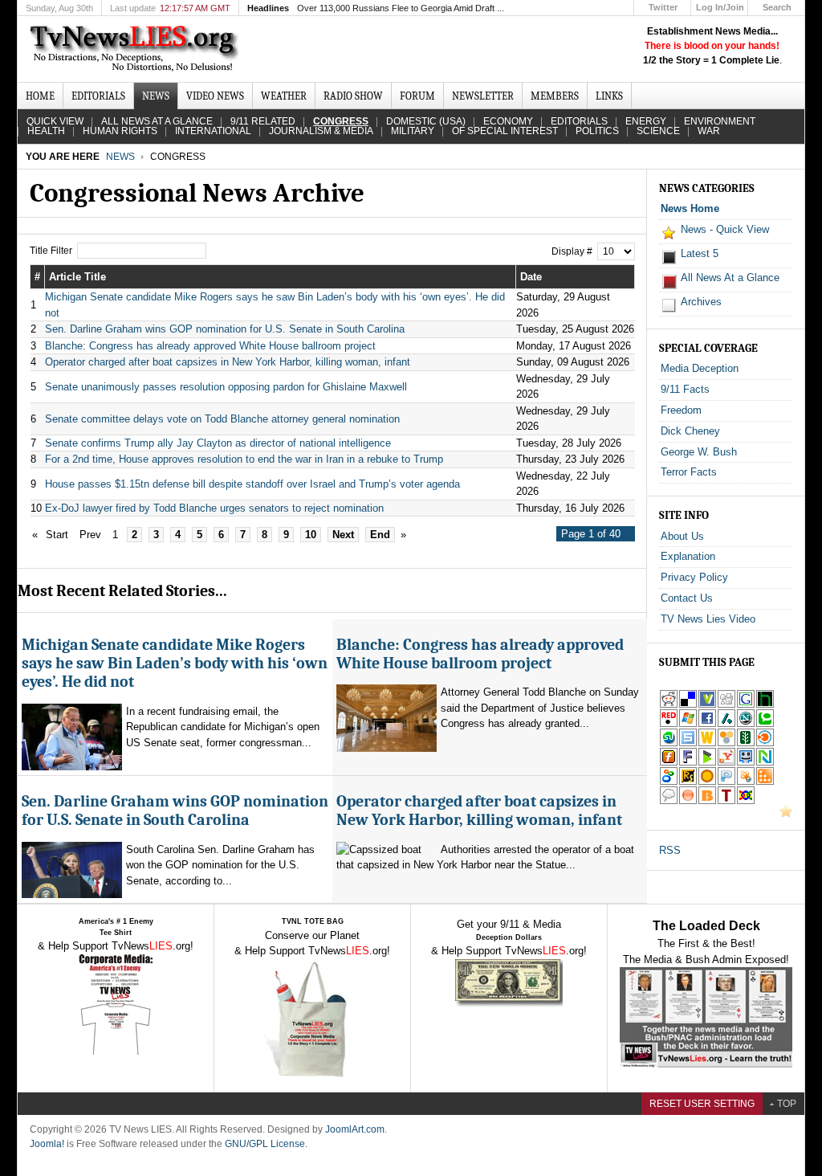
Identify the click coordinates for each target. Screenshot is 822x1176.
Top (786, 1103)
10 (310, 535)
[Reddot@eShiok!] (668, 724)
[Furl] (668, 763)
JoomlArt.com (355, 1129)
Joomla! (47, 1143)
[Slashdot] (726, 724)
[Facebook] (707, 724)
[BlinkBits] (707, 801)
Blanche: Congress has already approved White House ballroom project (210, 346)
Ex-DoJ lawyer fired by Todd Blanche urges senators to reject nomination (214, 508)
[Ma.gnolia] (707, 782)
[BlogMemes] (668, 801)
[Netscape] (745, 724)
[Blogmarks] (707, 763)
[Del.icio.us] (688, 705)
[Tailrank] (726, 801)
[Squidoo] (745, 782)
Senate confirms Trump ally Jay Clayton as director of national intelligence (218, 443)
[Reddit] (668, 705)
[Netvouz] (765, 763)
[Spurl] (688, 743)
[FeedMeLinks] (688, 801)
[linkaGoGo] (745, 801)
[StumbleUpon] (668, 743)
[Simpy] (726, 743)
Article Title (77, 277)
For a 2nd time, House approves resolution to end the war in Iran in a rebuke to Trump (244, 459)
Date (531, 277)
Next (343, 535)
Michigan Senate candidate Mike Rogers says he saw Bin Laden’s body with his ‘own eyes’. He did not (175, 663)
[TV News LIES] (136, 49)
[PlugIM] (726, 782)
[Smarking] (745, 763)
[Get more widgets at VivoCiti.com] (707, 705)
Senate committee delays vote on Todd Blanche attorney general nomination (222, 419)
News (120, 156)
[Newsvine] (745, 743)
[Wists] (707, 743)
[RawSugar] (688, 782)
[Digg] (726, 705)
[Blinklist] (765, 743)
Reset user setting (702, 1103)
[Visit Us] (785, 814)
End (380, 535)
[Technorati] (765, 724)
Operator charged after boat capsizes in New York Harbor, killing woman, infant (227, 362)
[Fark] (688, 763)
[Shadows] (668, 782)
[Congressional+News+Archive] (726, 763)
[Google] (745, 705)
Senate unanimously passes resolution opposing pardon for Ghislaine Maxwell (226, 387)
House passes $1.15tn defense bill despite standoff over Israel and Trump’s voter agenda (252, 484)
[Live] (688, 724)
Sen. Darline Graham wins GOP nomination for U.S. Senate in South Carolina (225, 329)
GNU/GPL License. (266, 1143)
